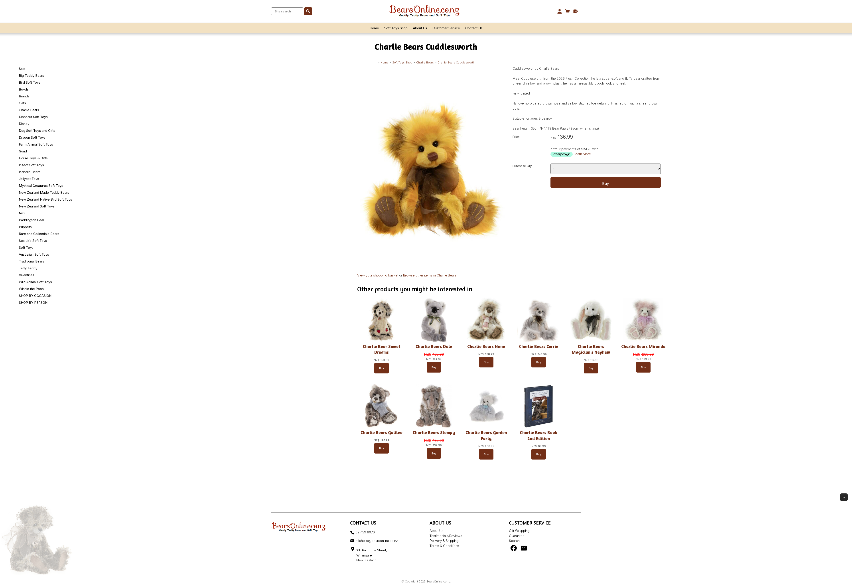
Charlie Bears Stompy (434, 432)
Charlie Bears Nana (486, 346)
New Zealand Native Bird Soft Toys (45, 199)
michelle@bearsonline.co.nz (376, 541)
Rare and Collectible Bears (39, 234)
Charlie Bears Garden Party (486, 435)
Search (514, 541)
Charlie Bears (425, 62)
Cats (22, 103)
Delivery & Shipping (444, 541)
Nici (22, 213)
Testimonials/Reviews (446, 536)
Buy (605, 183)
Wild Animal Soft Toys (35, 282)
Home (374, 28)
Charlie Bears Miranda (643, 346)
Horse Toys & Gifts (33, 158)
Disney (24, 124)
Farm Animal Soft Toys (36, 144)
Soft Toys (26, 247)
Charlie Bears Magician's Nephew (591, 349)
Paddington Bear (31, 220)
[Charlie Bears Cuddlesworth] (431, 264)
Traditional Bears (31, 261)
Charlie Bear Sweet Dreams (381, 349)
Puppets (25, 227)
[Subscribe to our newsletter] (524, 549)
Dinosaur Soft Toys (33, 117)
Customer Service (446, 28)
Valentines (26, 275)
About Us (420, 28)
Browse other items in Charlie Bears (430, 275)
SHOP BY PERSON (33, 302)
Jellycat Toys (29, 179)
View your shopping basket (377, 275)
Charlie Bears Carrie (538, 346)
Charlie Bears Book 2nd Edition (538, 435)
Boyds (24, 89)
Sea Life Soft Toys (33, 241)
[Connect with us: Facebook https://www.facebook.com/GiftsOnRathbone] (513, 549)
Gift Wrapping (519, 531)
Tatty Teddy (28, 268)
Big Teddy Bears (31, 75)
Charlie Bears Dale (434, 346)
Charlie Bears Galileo (381, 432)
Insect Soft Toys (31, 165)
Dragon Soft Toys (32, 137)
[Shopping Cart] (568, 11)
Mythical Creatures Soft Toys (41, 186)
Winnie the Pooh (31, 289)
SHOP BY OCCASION (35, 296)
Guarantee (517, 536)
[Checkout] (576, 11)
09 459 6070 (365, 532)
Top (844, 497)
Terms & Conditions (444, 546)
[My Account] (559, 11)
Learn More (582, 154)
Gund (23, 151)
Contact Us (474, 28)
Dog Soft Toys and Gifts (37, 130)
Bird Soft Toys (29, 82)
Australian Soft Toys (34, 254)
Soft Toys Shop (396, 28)
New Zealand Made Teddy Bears (44, 192)
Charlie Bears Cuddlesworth (456, 62)
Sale (22, 69)
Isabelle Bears (29, 172)
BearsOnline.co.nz (438, 581)
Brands (24, 96)
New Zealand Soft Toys (37, 206)
